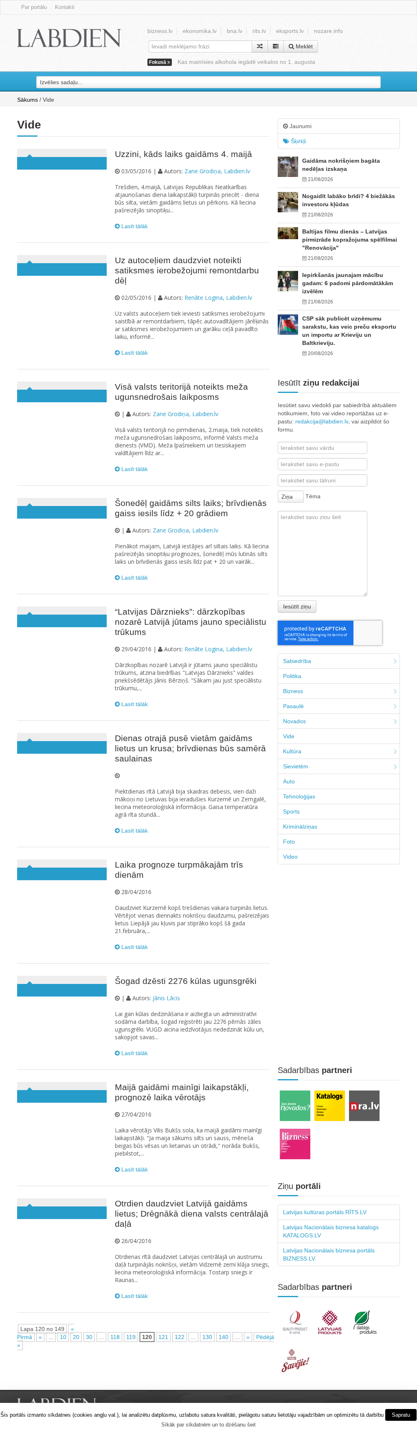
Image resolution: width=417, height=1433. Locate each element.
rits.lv (259, 31)
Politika (292, 676)
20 (76, 1337)
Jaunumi (300, 126)
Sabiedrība (297, 661)
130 (207, 1337)
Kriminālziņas (300, 826)
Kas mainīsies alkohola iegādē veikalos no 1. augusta (246, 62)
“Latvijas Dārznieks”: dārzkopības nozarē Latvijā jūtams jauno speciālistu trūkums (190, 622)
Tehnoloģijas (299, 796)
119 (131, 1337)
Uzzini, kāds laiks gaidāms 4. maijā (183, 154)
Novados (294, 721)
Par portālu (34, 7)
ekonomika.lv (200, 31)
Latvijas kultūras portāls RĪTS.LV (325, 1212)
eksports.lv (290, 31)
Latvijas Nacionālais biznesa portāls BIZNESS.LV (329, 1254)
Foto (289, 841)
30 (89, 1337)
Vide (288, 736)
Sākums (27, 99)
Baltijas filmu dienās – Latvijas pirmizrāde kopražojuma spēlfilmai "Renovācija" (349, 239)
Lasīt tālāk (134, 226)
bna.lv (234, 31)
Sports (291, 811)
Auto (289, 781)
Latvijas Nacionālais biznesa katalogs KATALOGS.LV (331, 1231)
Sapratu (401, 1415)
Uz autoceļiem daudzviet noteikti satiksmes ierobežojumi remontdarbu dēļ (187, 270)
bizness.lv (160, 31)
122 (179, 1337)
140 (223, 1337)
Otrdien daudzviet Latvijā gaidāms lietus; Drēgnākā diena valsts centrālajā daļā (191, 1213)
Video (290, 856)
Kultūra (292, 751)
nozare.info (328, 31)
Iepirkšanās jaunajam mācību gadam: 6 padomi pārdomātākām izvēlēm (347, 283)
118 (115, 1337)
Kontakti (65, 7)
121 (163, 1337)
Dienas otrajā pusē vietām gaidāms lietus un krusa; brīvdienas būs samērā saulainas (190, 748)
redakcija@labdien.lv (321, 421)
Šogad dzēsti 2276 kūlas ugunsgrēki (186, 981)
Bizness (293, 691)
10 (63, 1337)
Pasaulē (293, 706)
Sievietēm (295, 766)
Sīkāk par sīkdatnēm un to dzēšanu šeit (208, 1425)
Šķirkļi (297, 141)
